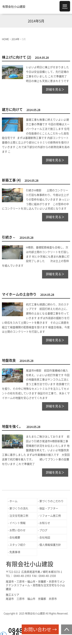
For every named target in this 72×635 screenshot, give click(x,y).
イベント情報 (17, 523)
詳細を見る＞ (55, 89)
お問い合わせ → (40, 629)
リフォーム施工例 (50, 515)
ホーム (13, 501)
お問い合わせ (17, 530)
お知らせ (44, 523)
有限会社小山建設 (13, 6)
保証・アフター (48, 508)
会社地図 (44, 537)
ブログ (43, 530)
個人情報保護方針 (50, 544)
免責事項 (14, 552)
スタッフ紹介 (17, 544)
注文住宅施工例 (18, 515)
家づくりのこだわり (51, 501)
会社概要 (14, 537)
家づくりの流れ (18, 508)
